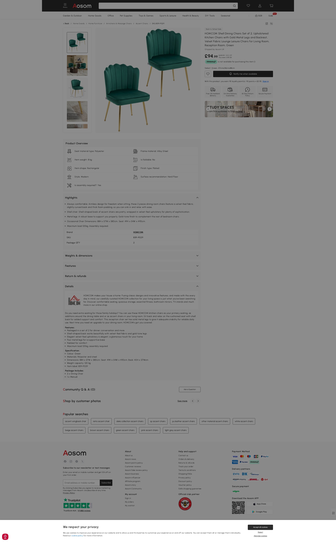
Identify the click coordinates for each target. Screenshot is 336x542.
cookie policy (77, 536)
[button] (5, 537)
